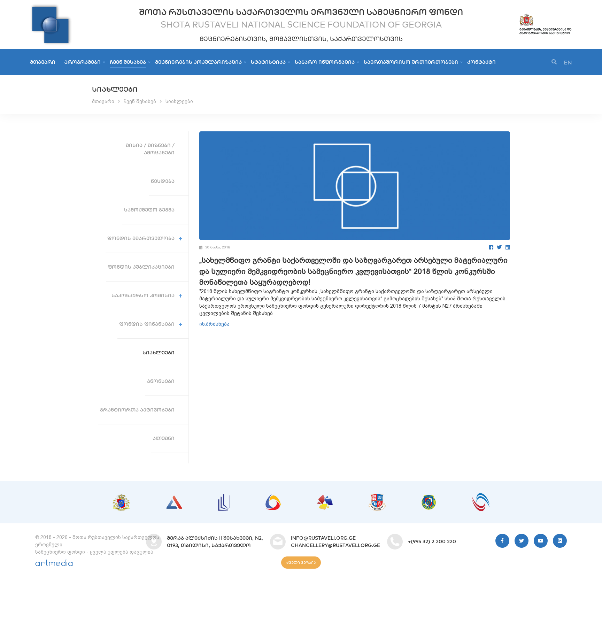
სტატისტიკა (268, 62)
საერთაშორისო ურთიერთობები (411, 62)
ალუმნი (164, 438)
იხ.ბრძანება (214, 324)
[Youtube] (541, 541)
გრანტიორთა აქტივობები (137, 410)
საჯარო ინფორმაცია (325, 62)
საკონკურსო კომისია (143, 295)
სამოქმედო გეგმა (149, 210)
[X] (521, 541)
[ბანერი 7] (429, 498)
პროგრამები (82, 62)
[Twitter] (499, 247)
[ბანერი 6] (377, 497)
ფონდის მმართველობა (141, 238)
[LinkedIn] (507, 247)
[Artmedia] (54, 564)
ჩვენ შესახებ (128, 62)
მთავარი (42, 62)
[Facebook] (491, 247)
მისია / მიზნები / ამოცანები (150, 149)
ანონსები (161, 381)
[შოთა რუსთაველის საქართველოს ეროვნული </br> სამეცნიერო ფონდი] (51, 7)
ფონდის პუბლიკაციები (141, 267)
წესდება (163, 181)
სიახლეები (179, 101)
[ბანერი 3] (224, 497)
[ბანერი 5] (325, 498)
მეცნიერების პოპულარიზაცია (198, 62)
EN (568, 62)
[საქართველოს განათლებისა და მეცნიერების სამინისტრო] (545, 16)
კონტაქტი (481, 62)
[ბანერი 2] (174, 499)
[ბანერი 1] (121, 497)
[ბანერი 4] (273, 498)
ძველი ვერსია (301, 562)
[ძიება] (554, 62)
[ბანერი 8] (480, 496)
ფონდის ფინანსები (147, 324)
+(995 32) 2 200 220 (432, 541)
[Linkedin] (560, 541)
